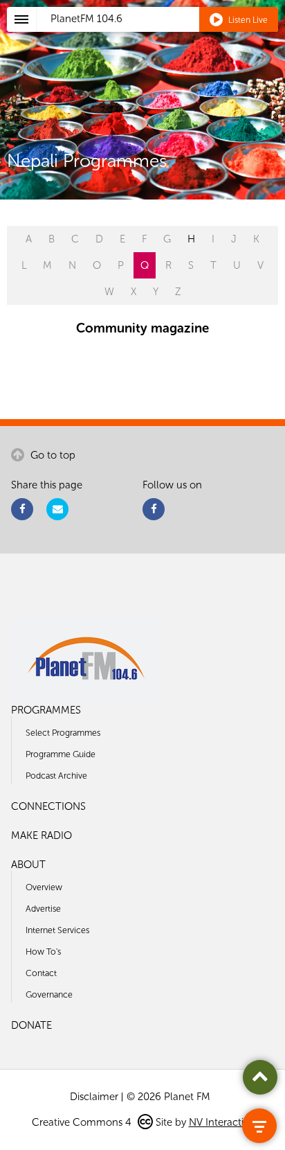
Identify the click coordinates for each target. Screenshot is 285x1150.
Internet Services (57, 930)
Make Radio (41, 835)
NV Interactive (221, 1122)
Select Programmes (63, 732)
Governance (49, 994)
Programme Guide (60, 754)
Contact (41, 973)
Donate (31, 1025)
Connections (48, 806)
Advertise (43, 908)
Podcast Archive (56, 775)
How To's (43, 951)
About (28, 864)
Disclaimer (94, 1096)
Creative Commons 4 (83, 1122)
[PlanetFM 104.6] (161, 35)
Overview (44, 887)
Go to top (51, 455)
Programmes (46, 710)
